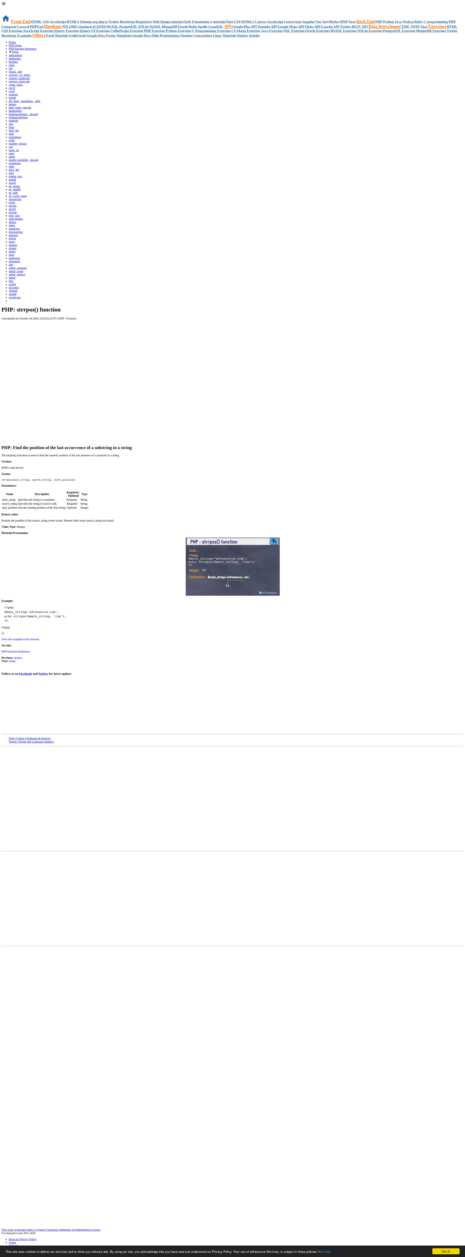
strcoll (12, 209)
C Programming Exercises (211, 31)
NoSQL (155, 27)
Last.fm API (330, 27)
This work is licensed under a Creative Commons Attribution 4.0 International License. (51, 1229)
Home (12, 42)
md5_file (14, 130)
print (11, 153)
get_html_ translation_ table (24, 101)
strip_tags (14, 215)
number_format (17, 143)
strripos (13, 245)
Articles (254, 35)
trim (11, 281)
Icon (298, 22)
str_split (13, 192)
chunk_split (15, 71)
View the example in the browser (20, 639)
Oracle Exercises (317, 31)
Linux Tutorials (224, 35)
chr (10, 68)
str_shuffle (15, 189)
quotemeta (15, 163)
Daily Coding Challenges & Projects (29, 738)
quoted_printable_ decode (23, 160)
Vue (318, 22)
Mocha (333, 22)
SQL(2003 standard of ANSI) (84, 27)
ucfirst (12, 284)
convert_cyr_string (19, 75)
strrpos (12, 248)
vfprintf (13, 290)
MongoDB (169, 27)
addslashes (15, 58)
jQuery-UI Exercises (95, 31)
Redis (193, 27)
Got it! (446, 1251)
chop (11, 65)
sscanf (12, 182)
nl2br (12, 140)
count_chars (16, 84)
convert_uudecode (19, 78)
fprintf (12, 97)
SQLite (143, 27)
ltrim (11, 127)
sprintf (12, 179)
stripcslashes (16, 218)
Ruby (419, 22)
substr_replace (17, 274)
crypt (12, 91)
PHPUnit (36, 27)
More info (324, 1251)
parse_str (14, 150)
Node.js (408, 22)
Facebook (25, 673)
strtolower (14, 258)
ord (11, 146)
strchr (12, 202)
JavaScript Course (280, 22)
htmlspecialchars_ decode (23, 114)
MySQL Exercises (343, 31)
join (11, 124)
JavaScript (58, 22)
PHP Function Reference (15, 651)
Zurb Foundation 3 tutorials (204, 22)
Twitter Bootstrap (121, 22)
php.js (103, 22)
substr (12, 277)
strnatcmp (14, 228)
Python (388, 22)
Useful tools (77, 35)
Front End (20, 21)
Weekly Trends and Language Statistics (31, 741)
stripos (12, 222)
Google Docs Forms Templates (109, 35)
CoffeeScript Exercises (126, 31)
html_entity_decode (20, 107)
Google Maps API (291, 27)
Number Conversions (196, 35)
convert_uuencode (19, 81)
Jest (325, 22)
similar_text (15, 176)
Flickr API (312, 27)
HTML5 (73, 22)
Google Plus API (244, 27)
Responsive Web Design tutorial (158, 22)
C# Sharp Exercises (245, 31)
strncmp (13, 235)
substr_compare (18, 267)
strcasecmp (15, 199)
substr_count (16, 271)
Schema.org (89, 22)
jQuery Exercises (66, 31)
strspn (12, 251)
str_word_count (18, 196)
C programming (436, 22)
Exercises (437, 26)
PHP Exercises (154, 31)
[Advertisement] (232, 347)
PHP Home (15, 45)
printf (12, 156)
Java (398, 22)
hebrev (13, 104)
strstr (11, 254)
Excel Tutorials (57, 35)
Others (38, 35)
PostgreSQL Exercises (399, 31)
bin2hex (13, 61)
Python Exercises (178, 31)
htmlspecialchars (18, 117)
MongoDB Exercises (431, 31)
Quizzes (242, 35)
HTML (36, 22)
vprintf (12, 294)
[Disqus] (232, 898)
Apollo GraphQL (210, 27)
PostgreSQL (128, 27)
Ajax (424, 27)
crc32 (12, 88)
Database (52, 26)
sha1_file (14, 169)
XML (406, 27)
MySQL (112, 27)
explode (13, 94)
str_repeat (14, 186)
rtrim (11, 166)
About (12, 1242)
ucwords (14, 287)
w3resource (8, 8)
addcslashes (15, 55)
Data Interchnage (384, 26)
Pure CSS (233, 22)
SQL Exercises (294, 31)
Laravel (23, 27)
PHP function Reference (23, 48)
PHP (378, 22)
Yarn (352, 22)
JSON (415, 27)
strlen (12, 225)
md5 (11, 133)
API (228, 26)
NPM (343, 22)
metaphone (15, 137)
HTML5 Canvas (253, 22)
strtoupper (14, 261)
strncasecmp (16, 232)
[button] (232, 4)
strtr (11, 264)
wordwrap (15, 297)
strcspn (13, 212)
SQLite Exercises (369, 31)
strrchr (12, 238)
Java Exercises (272, 31)
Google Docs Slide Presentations (156, 35)
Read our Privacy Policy (23, 1239)
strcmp (12, 205)
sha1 (11, 173)
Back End (365, 21)
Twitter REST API (354, 27)
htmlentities (15, 110)
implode (13, 120)
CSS (46, 22)
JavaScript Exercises (38, 31)
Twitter (43, 673)
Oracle (183, 27)
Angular (308, 22)
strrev (12, 241)
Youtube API (267, 27)
